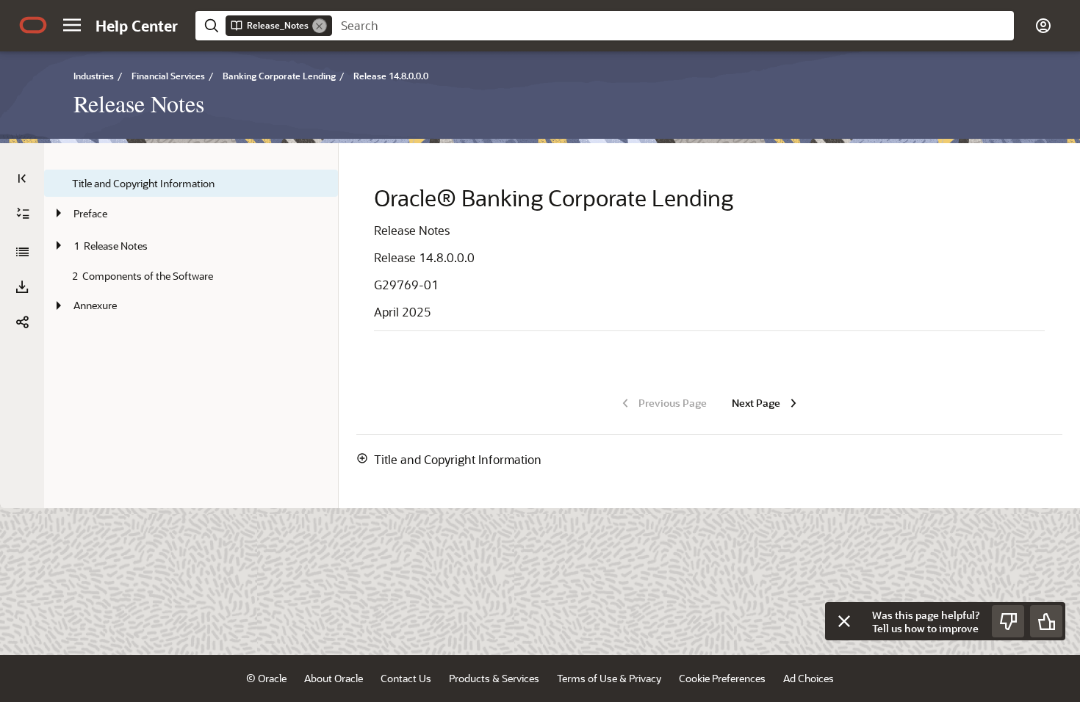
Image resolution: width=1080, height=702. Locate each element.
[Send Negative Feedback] (1008, 621)
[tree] (191, 246)
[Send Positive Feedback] (1046, 621)
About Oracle (333, 678)
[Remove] (320, 26)
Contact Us (406, 678)
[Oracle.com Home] (33, 25)
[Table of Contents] (22, 178)
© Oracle (266, 678)
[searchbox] (673, 25)
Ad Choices (808, 678)
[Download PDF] (22, 287)
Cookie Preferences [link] (722, 678)
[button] (72, 25)
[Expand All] (23, 213)
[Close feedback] (844, 621)
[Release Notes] (22, 252)
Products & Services (494, 678)
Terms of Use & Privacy (609, 678)
